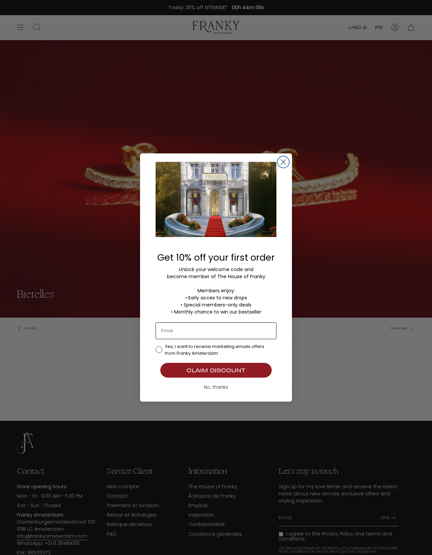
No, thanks (216, 387)
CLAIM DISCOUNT (216, 370)
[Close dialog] (283, 162)
